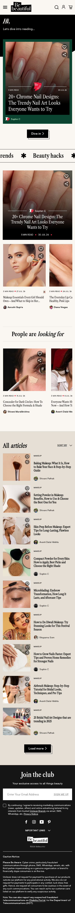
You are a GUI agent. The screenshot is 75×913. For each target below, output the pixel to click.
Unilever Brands (38, 811)
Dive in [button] (36, 133)
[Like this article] (41, 249)
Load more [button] (36, 748)
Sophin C (15, 119)
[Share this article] (41, 256)
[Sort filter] (71, 445)
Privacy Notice (31, 814)
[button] (64, 47)
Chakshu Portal (37, 900)
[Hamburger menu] (5, 7)
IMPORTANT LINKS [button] (35, 830)
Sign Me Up (61, 794)
